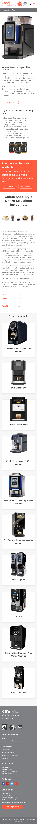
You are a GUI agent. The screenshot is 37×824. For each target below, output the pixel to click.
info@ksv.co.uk (12, 798)
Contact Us (9, 186)
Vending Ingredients (8, 752)
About (3, 738)
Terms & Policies (7, 747)
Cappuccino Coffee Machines (10, 755)
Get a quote (10, 102)
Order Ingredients (12, 807)
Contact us (5, 758)
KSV (14, 4)
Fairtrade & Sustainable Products (12, 741)
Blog (3, 744)
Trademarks (5, 749)
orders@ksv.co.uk (19, 802)
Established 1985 (8, 718)
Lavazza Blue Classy (9, 10)
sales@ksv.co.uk (17, 800)
